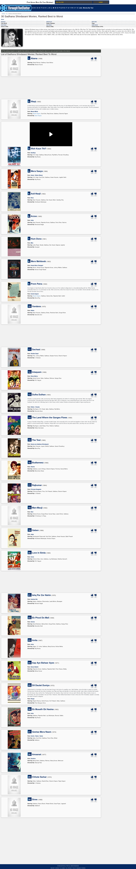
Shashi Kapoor (36, 113)
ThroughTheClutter (63, 865)
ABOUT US (64, 868)
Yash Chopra (38, 115)
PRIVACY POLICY (72, 868)
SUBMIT (101, 2)
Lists (80, 8)
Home (3, 13)
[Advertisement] (43, 88)
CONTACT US (58, 868)
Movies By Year (88, 8)
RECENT (53, 868)
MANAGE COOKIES (81, 868)
